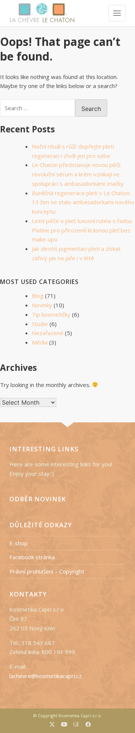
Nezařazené (47, 333)
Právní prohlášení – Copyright (46, 571)
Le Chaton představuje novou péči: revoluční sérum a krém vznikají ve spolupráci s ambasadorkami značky (78, 174)
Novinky (42, 305)
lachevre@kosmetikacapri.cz (45, 676)
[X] (52, 725)
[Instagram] (76, 725)
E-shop (18, 543)
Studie (40, 324)
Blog (38, 295)
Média (40, 342)
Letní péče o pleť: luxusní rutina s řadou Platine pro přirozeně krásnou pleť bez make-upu (82, 230)
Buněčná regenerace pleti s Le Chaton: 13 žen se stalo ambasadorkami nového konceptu (83, 202)
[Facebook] (88, 725)
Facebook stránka (32, 557)
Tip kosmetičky (51, 314)
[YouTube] (64, 725)
